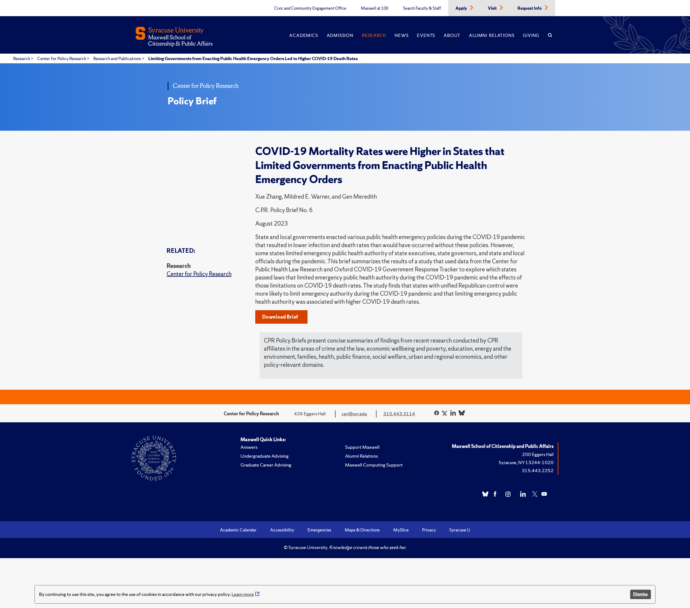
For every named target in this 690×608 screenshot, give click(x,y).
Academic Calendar (238, 530)
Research (374, 35)
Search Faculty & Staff (422, 8)
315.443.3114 (399, 413)
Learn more (243, 594)
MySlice (401, 530)
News (401, 35)
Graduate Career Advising (265, 465)
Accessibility (282, 530)
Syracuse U (459, 530)
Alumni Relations (491, 35)
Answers (248, 447)
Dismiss (640, 594)
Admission (340, 35)
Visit (493, 8)
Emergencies (319, 530)
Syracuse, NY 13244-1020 (526, 462)
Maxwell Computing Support (374, 465)
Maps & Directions (362, 530)
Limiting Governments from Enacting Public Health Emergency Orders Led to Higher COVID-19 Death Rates (253, 58)
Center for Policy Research (62, 58)
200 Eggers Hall (538, 454)
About (452, 35)
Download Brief (280, 317)
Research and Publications (117, 58)
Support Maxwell (362, 447)
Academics (303, 35)
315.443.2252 (538, 470)
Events (426, 35)
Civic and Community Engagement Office (310, 8)
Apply (462, 8)
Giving (531, 35)
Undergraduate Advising (264, 456)
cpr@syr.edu (354, 413)
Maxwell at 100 (374, 8)
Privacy (429, 530)
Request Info (530, 8)
